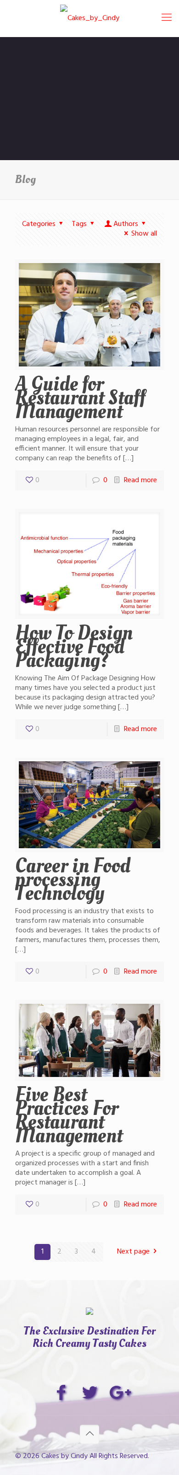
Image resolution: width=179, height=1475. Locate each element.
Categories (39, 224)
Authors (125, 224)
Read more (140, 480)
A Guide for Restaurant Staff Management (80, 397)
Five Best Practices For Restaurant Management (69, 1115)
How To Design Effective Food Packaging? (74, 646)
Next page (133, 1252)
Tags (79, 224)
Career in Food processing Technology (72, 879)
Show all (144, 234)
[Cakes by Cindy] (89, 18)
